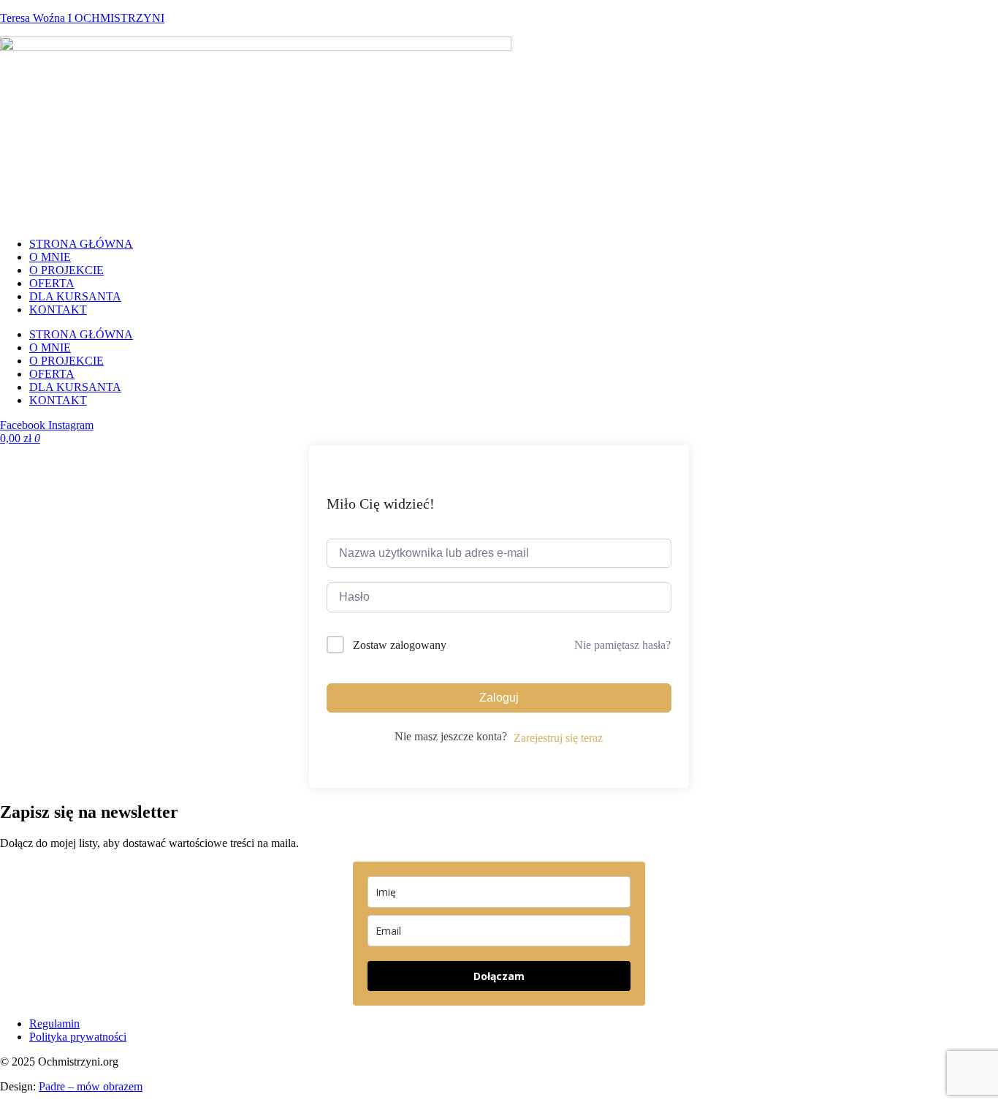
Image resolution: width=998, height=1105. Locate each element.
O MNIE (50, 257)
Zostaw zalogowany (399, 645)
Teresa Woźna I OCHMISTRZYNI (82, 18)
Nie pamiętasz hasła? (622, 645)
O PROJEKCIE (66, 270)
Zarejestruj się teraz (558, 738)
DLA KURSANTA (75, 296)
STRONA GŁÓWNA (81, 244)
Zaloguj (499, 697)
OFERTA (52, 283)
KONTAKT (58, 309)
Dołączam (499, 976)
